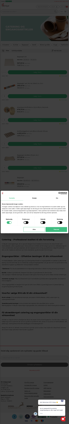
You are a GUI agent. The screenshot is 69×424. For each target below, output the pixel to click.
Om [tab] (57, 198)
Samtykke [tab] (12, 198)
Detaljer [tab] (34, 198)
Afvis (34, 229)
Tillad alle (56, 229)
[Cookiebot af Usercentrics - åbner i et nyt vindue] (59, 193)
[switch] (26, 222)
